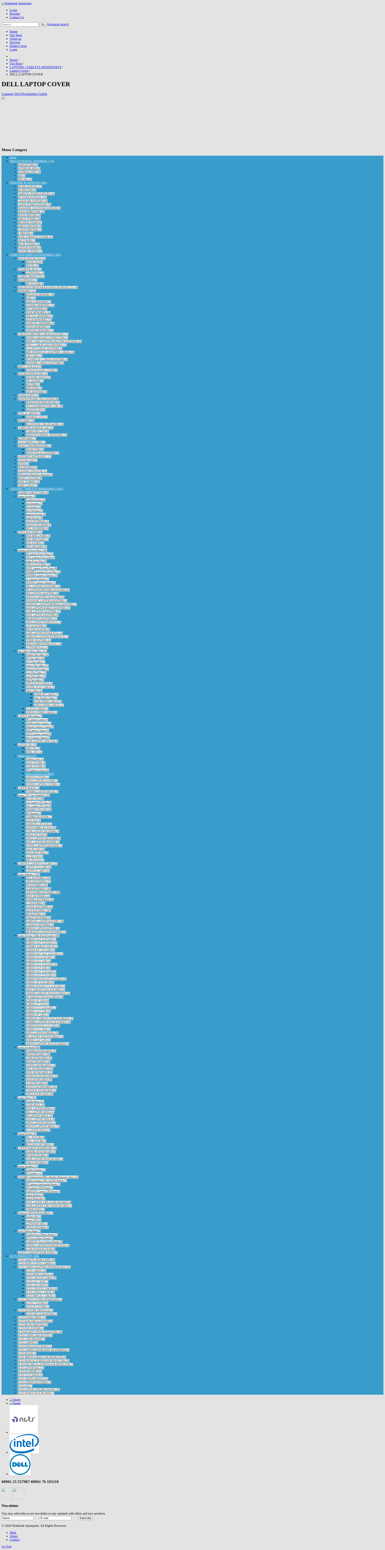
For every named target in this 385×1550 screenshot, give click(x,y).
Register (15, 13)
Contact (14, 1539)
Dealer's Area (18, 46)
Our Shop (16, 35)
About (14, 1536)
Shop (13, 1532)
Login (13, 10)
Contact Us (17, 17)
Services (15, 42)
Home (13, 31)
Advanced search (58, 24)
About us (15, 38)
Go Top (6, 1546)
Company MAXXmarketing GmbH (24, 94)
